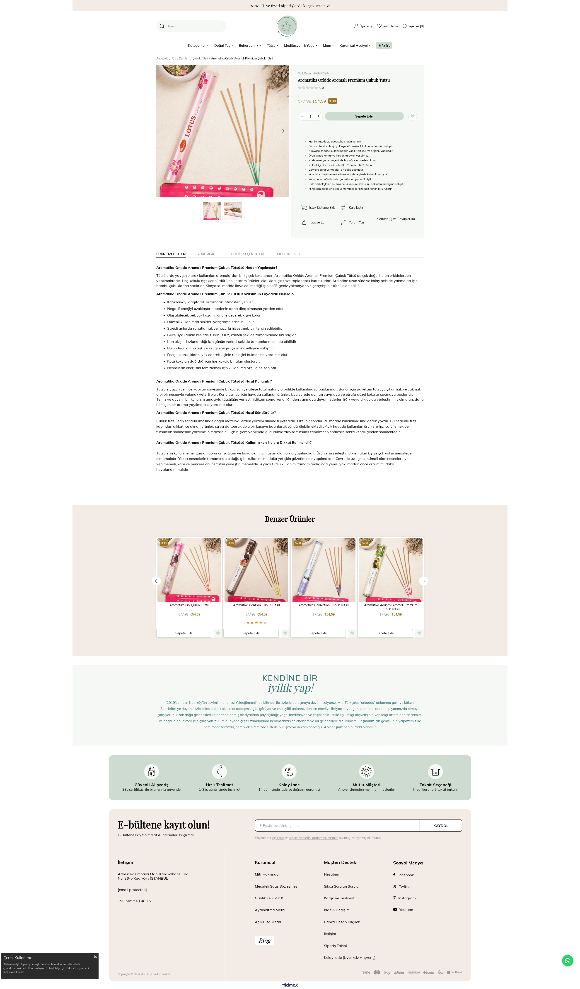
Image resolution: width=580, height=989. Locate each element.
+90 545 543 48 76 (134, 900)
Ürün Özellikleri (171, 254)
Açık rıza (278, 838)
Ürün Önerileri (289, 254)
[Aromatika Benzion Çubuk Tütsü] (256, 570)
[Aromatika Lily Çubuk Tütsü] (189, 570)
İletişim (330, 933)
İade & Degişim (337, 909)
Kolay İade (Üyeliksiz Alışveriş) (349, 957)
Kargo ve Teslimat (339, 898)
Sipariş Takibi (335, 945)
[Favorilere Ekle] (412, 116)
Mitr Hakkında (267, 874)
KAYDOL (440, 825)
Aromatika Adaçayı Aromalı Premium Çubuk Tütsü (390, 607)
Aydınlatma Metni (270, 909)
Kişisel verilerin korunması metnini (313, 838)
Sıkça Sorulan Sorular (342, 886)
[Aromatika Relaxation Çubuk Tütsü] (323, 570)
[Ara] (162, 26)
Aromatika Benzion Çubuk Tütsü (256, 605)
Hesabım (331, 874)
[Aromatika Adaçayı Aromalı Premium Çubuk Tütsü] (391, 570)
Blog (264, 940)
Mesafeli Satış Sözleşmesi (276, 886)
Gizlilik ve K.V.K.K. (269, 898)
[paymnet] (412, 972)
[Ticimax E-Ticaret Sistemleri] (290, 985)
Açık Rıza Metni (268, 921)
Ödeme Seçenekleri (247, 254)
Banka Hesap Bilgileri (342, 921)
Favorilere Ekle (218, 633)
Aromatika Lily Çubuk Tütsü (189, 605)
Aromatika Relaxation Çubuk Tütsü (323, 605)
